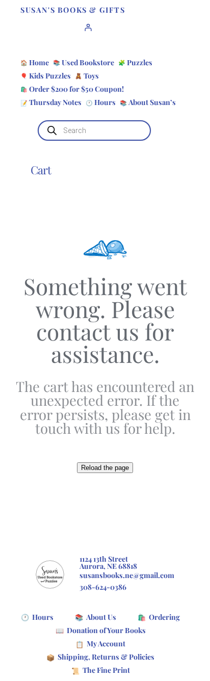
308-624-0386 (103, 587)
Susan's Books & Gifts (72, 10)
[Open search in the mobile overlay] (94, 130)
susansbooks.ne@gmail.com (127, 575)
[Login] (88, 27)
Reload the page (105, 468)
